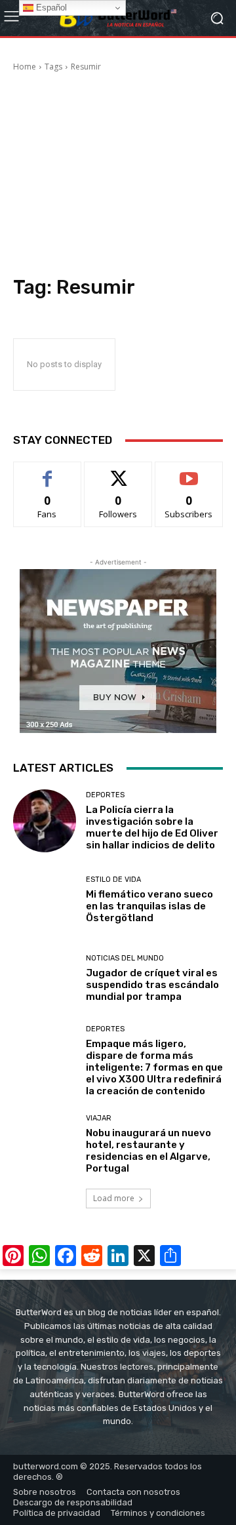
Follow (118, 472)
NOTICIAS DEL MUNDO (125, 958)
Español (50, 7)
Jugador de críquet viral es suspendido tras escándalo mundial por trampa (152, 984)
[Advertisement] (118, 176)
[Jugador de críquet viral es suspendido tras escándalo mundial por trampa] (44, 978)
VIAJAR (98, 1118)
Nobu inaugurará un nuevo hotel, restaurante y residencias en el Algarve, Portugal (148, 1150)
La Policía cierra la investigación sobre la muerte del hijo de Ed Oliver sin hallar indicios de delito (152, 827)
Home (24, 66)
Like (47, 472)
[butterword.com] (118, 18)
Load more (113, 1198)
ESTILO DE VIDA (113, 879)
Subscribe (188, 472)
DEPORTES (105, 795)
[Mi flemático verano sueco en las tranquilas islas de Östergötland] (44, 899)
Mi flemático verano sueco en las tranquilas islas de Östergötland (149, 906)
